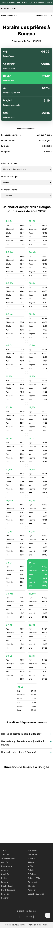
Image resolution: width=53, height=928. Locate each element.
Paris (19, 2)
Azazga (4, 870)
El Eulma (32, 874)
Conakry (49, 2)
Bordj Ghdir (33, 850)
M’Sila (30, 866)
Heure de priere (8, 9)
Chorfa (4, 862)
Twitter (23, 833)
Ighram (4, 882)
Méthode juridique (9, 176)
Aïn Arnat (32, 882)
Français (28, 917)
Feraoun (5, 894)
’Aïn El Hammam (8, 858)
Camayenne (39, 2)
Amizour (32, 890)
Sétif (3, 850)
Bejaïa (31, 870)
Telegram (29, 833)
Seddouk (5, 854)
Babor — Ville (34, 878)
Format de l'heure (9, 190)
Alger (30, 2)
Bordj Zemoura (8, 890)
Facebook (17, 833)
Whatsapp (35, 833)
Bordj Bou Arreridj (36, 894)
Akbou (31, 862)
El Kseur (31, 858)
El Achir (4, 898)
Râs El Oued (6, 886)
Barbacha (32, 854)
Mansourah (6, 866)
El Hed (4, 878)
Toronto (4, 2)
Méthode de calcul (9, 163)
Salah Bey (6, 874)
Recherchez (50, 8)
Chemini (31, 886)
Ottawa (12, 2)
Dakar (24, 2)
